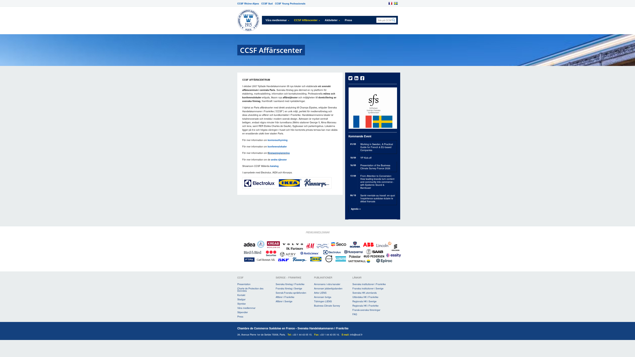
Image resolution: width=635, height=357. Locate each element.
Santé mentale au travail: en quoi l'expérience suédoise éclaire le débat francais (377, 197)
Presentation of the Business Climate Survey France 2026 (375, 166)
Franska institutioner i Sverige (367, 287)
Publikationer (323, 277)
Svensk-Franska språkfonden (291, 292)
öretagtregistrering (279, 153)
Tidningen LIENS (323, 300)
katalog (274, 166)
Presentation (244, 283)
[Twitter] (350, 78)
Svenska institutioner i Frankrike (369, 283)
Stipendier (242, 311)
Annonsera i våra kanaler (327, 283)
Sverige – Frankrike (288, 277)
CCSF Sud (267, 3)
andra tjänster (279, 159)
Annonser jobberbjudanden (328, 287)
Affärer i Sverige (284, 300)
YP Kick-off (365, 157)
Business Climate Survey (327, 305)
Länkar (356, 277)
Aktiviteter (331, 20)
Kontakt (241, 294)
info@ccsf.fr (356, 333)
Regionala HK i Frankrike (365, 305)
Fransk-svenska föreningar (366, 309)
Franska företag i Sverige (289, 287)
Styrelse (241, 303)
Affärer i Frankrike (285, 296)
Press (348, 20)
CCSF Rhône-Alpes (248, 3)
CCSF (240, 277)
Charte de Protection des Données (250, 289)
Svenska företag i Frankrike (290, 283)
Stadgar (241, 298)
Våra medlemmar (276, 20)
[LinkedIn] (356, 78)
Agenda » (356, 208)
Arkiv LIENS (320, 292)
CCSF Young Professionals (290, 3)
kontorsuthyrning (278, 140)
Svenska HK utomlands (364, 292)
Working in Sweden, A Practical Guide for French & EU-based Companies (376, 146)
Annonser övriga (322, 296)
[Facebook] (362, 78)
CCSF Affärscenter (306, 20)
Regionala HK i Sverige (364, 300)
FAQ (354, 313)
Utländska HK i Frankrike (365, 296)
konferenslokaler (277, 146)
